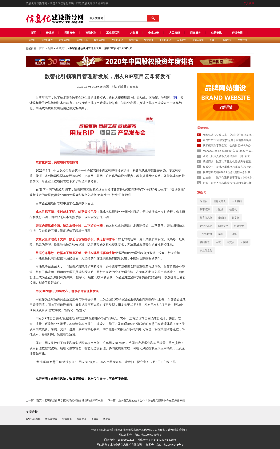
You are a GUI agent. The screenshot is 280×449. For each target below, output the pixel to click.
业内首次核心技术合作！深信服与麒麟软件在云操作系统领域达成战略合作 (162, 400)
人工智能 (174, 32)
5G (175, 97)
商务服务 (195, 32)
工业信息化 (165, 40)
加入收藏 (249, 3)
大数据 (134, 32)
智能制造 (90, 32)
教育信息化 (99, 40)
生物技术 (242, 40)
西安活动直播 (33, 419)
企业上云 (153, 32)
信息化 (31, 40)
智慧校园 (133, 40)
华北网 (106, 419)
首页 (33, 32)
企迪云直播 (198, 40)
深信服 (203, 201)
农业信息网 (51, 419)
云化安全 (181, 40)
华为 (220, 234)
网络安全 (69, 32)
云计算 (50, 32)
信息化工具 (82, 40)
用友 (218, 242)
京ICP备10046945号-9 (169, 444)
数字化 (235, 217)
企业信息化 (64, 40)
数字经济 (205, 209)
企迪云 (213, 40)
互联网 (244, 242)
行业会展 (237, 32)
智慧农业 (148, 40)
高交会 (230, 242)
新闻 (50, 48)
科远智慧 (239, 225)
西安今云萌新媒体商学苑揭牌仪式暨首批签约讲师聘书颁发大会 (73, 400)
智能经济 (227, 40)
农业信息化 (117, 40)
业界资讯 (216, 32)
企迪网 (222, 217)
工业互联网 (113, 32)
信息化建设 (47, 40)
